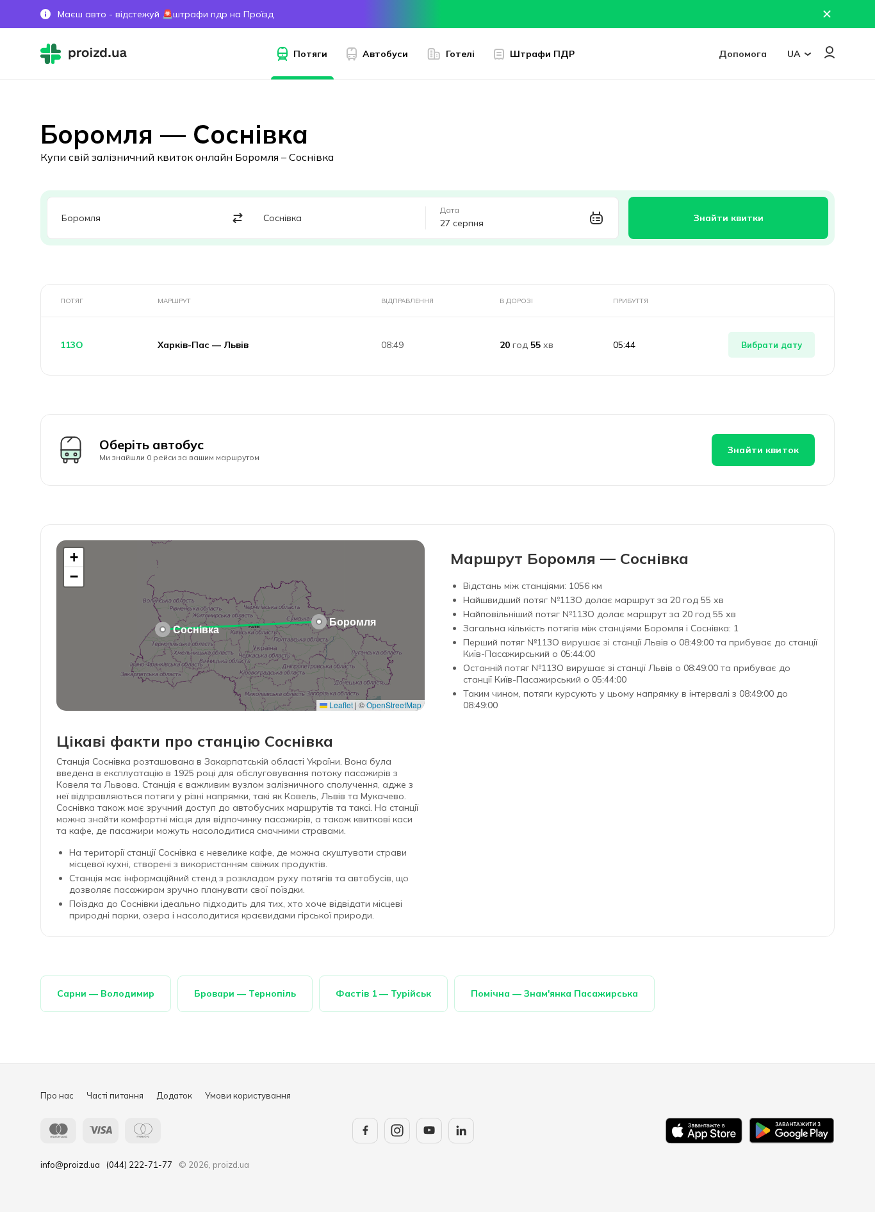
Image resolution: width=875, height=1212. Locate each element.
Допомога (743, 54)
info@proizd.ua (70, 1164)
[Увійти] (829, 52)
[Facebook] (365, 1130)
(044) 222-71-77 (139, 1164)
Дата (449, 210)
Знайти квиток (763, 450)
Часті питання (114, 1095)
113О (71, 345)
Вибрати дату (771, 345)
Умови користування (248, 1095)
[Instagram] (397, 1130)
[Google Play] (792, 1130)
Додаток (174, 1095)
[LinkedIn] (461, 1130)
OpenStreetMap (393, 704)
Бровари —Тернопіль (245, 993)
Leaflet (340, 704)
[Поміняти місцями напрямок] (238, 218)
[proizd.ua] (86, 54)
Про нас (57, 1095)
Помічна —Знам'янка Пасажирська (554, 993)
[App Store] (704, 1130)
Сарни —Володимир (105, 993)
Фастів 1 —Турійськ (383, 993)
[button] (319, 621)
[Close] (827, 14)
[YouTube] (429, 1130)
